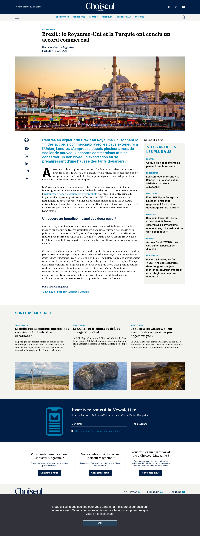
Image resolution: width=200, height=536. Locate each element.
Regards (93, 17)
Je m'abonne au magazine (29, 7)
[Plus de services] (27, 178)
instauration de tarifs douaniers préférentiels (70, 193)
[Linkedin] (176, 6)
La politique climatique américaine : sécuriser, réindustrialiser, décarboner (42, 332)
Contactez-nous (49, 472)
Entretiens (151, 194)
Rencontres (79, 17)
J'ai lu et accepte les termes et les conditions (97, 431)
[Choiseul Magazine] (49, 492)
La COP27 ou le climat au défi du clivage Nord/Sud (96, 330)
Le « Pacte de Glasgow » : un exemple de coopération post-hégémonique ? (153, 332)
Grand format (124, 17)
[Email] (27, 171)
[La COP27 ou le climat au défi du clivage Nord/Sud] (100, 375)
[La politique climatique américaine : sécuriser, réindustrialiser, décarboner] (42, 375)
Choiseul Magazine (61, 47)
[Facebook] (27, 148)
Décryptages (62, 17)
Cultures (139, 17)
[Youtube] (182, 6)
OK (100, 523)
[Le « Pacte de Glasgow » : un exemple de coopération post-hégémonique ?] (158, 375)
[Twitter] (169, 6)
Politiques (107, 17)
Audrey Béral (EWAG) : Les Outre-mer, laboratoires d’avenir (162, 245)
